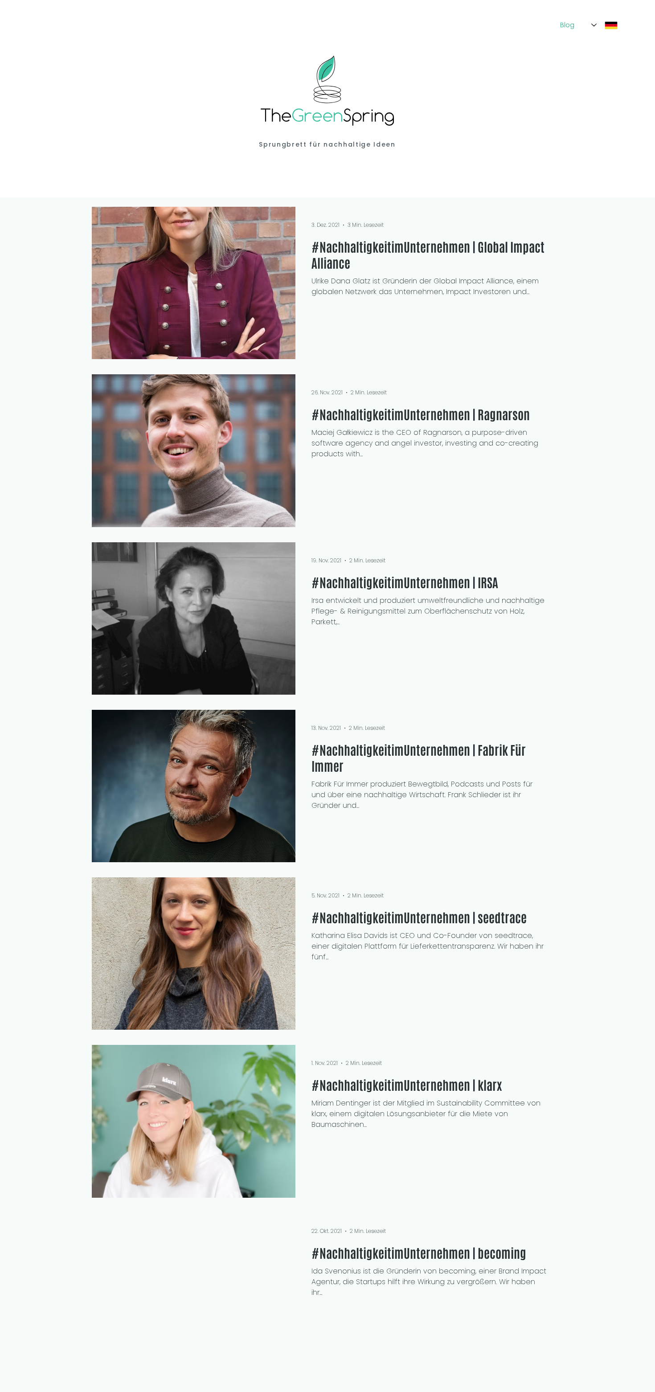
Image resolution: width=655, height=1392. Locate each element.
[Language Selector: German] (604, 25)
